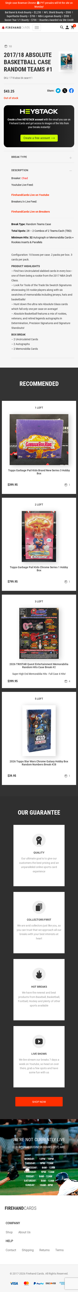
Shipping (28, 1250)
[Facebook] (5, 1216)
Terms (59, 1250)
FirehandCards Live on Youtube (30, 194)
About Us (24, 1232)
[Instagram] (12, 1216)
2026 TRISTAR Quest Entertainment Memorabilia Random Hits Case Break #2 (38, 666)
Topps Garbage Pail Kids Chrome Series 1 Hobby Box (39, 569)
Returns (44, 1250)
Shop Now (39, 1101)
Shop (9, 1232)
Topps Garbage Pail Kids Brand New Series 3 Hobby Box (39, 472)
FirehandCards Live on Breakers (30, 211)
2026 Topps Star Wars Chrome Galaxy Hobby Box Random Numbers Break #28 (39, 763)
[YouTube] (16, 1216)
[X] (8, 1216)
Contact (11, 1250)
